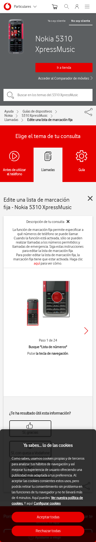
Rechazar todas (48, 530)
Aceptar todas (48, 517)
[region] (48, 485)
